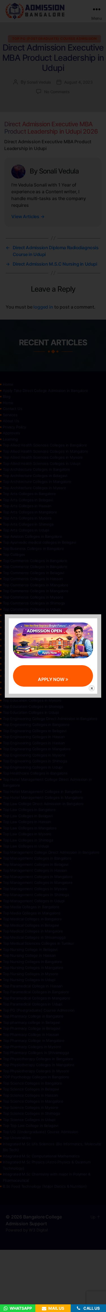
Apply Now (52, 679)
